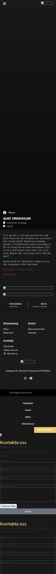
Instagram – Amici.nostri (18, 269)
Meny (28, 416)
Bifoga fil (5, 503)
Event (28, 409)
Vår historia (28, 423)
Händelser (28, 403)
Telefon (4, 477)
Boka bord (9, 274)
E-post (4, 469)
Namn (3, 461)
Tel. (2, 553)
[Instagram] (25, 378)
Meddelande (7, 486)
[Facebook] (31, 378)
